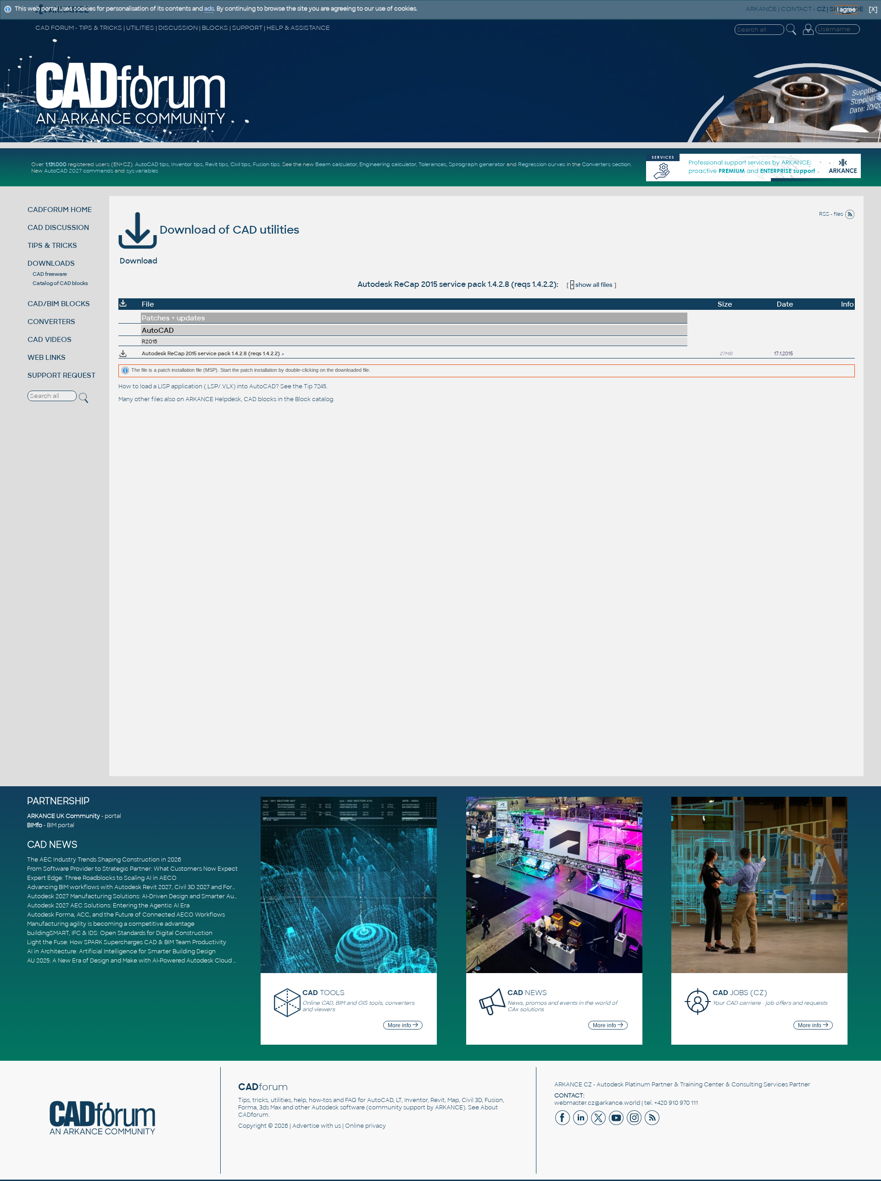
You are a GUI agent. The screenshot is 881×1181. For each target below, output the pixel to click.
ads (209, 8)
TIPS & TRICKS (52, 245)
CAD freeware (50, 274)
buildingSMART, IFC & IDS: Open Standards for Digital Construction (119, 933)
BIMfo (34, 825)
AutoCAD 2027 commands (78, 171)
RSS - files (832, 214)
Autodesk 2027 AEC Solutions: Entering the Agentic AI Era (108, 905)
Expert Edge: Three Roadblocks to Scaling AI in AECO (102, 878)
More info (400, 1025)
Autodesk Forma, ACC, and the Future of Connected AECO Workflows (126, 914)
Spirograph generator (477, 164)
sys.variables (142, 171)
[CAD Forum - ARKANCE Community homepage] (131, 124)
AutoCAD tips (152, 164)
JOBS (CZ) (740, 992)
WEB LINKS (47, 357)
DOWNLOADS (51, 263)
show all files (592, 285)
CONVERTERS (51, 321)
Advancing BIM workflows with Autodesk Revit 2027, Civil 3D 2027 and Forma (134, 887)
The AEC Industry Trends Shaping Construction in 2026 (104, 859)
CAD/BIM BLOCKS (59, 303)
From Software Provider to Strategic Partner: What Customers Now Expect (132, 869)
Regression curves (541, 164)
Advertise (305, 1126)
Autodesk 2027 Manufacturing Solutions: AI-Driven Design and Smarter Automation (143, 896)
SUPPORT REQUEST (61, 375)
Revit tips (216, 164)
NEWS (527, 992)
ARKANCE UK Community (63, 816)
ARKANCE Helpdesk (213, 399)
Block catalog (314, 399)
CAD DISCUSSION (58, 227)
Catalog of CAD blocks (60, 283)
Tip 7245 (315, 386)
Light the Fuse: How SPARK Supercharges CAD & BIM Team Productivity (126, 942)
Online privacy (365, 1126)
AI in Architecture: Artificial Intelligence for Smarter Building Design (121, 951)
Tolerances (432, 164)
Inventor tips (187, 164)
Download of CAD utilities (228, 230)
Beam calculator (336, 164)
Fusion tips (266, 164)
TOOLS (323, 992)
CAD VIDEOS (50, 339)
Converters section (606, 164)
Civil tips (240, 164)
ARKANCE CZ (573, 1084)
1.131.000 (56, 164)
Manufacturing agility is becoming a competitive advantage (111, 924)
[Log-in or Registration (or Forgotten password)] (808, 35)
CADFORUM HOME (60, 209)
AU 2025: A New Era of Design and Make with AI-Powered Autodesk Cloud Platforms (143, 960)
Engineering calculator (387, 164)
